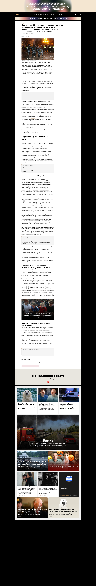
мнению (25, 219)
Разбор (44, 14)
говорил (33, 117)
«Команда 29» (38, 184)
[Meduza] (18, 14)
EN (80, 14)
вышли (40, 65)
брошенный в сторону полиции (34, 335)
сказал (23, 335)
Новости (35, 14)
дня (30, 84)
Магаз (54, 14)
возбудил (29, 179)
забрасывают (45, 260)
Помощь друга (60, 14)
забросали (44, 87)
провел (32, 295)
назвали (43, 123)
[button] (38, 49)
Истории (40, 14)
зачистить (51, 84)
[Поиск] (78, 14)
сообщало (34, 116)
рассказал (31, 339)
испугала (25, 284)
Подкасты (49, 14)
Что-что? (28, 364)
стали (38, 104)
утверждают (36, 119)
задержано (49, 66)
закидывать (39, 131)
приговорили (24, 228)
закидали (30, 112)
